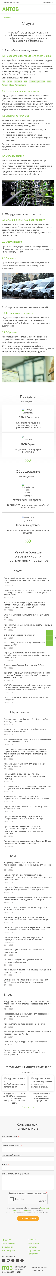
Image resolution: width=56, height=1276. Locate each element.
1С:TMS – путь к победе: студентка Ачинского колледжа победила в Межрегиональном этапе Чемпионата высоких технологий (25, 604)
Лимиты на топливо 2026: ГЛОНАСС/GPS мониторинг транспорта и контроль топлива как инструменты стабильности (27, 592)
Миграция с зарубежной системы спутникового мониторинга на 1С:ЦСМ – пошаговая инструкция (26, 918)
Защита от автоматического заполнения (28, 1193)
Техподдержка (8, 1250)
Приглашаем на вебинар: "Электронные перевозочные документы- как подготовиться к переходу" (25, 776)
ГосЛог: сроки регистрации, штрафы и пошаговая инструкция (26, 698)
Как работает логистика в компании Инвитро (24, 1024)
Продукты (6, 1239)
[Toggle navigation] (51, 9)
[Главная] (14, 1268)
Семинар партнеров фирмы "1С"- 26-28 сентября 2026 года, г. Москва (26, 720)
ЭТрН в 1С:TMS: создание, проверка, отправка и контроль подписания (25, 908)
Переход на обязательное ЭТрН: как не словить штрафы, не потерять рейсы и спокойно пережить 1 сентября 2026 (28, 655)
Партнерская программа (34, 1251)
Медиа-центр (34, 1243)
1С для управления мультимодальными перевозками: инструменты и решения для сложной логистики (27, 864)
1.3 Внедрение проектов (15, 115)
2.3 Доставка (9, 258)
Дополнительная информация (15, 1174)
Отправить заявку (28, 1218)
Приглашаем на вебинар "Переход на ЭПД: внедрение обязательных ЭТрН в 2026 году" (23, 817)
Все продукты (27, 401)
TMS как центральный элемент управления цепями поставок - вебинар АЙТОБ (27, 1033)
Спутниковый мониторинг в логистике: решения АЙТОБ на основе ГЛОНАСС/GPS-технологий (26, 981)
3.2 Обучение (9, 332)
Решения (32, 1239)
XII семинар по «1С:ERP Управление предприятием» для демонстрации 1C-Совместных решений (27, 787)
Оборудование (8, 1243)
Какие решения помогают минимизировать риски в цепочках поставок (27, 971)
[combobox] (5, 1159)
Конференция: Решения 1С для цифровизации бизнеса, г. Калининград (25, 730)
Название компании (12, 1145)
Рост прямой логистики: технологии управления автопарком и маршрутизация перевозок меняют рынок (26, 580)
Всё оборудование (27, 476)
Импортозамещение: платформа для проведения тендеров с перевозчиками (26, 1015)
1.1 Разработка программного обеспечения (27, 55)
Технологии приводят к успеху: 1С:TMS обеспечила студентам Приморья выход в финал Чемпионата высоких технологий (27, 675)
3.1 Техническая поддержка (17, 313)
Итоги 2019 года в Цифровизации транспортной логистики (26, 1043)
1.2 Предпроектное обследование (21, 91)
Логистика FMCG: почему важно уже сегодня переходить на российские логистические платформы (24, 939)
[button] (42, 9)
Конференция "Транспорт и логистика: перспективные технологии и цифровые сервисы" (26, 797)
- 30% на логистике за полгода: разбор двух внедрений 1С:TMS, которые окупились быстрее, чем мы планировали (28, 877)
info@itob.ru (48, 2)
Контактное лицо (10, 1136)
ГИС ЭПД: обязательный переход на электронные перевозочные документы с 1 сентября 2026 (26, 888)
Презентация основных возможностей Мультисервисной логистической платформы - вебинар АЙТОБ (25, 1052)
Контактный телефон (12, 1155)
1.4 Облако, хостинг (13, 155)
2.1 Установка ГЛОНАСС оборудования (23, 219)
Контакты (32, 1247)
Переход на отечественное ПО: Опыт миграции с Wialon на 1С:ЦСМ (26, 807)
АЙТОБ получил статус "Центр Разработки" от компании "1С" (24, 644)
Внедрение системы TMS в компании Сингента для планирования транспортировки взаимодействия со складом (28, 1003)
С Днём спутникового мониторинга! (20, 635)
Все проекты (27, 1072)
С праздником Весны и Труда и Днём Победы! (24, 665)
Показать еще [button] (28, 1107)
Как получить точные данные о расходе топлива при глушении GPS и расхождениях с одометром (28, 898)
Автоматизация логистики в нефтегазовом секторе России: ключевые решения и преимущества (27, 928)
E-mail (5, 1164)
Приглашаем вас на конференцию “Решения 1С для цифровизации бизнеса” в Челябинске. (27, 842)
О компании (7, 1247)
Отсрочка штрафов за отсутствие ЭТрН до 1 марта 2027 (26, 616)
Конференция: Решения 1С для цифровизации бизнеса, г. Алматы (25, 765)
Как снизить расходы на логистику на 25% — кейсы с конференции (28, 626)
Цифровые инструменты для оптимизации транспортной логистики (23, 961)
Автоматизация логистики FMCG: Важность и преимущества (24, 951)
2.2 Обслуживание (12, 241)
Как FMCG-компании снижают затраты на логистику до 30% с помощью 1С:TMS (27, 740)
